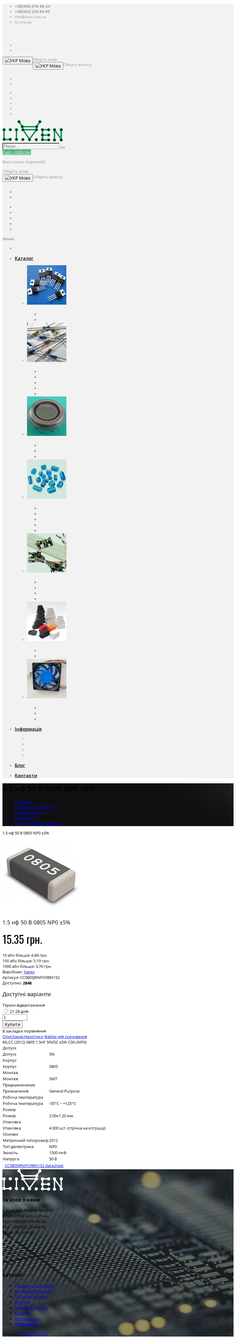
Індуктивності (52, 393)
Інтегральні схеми (56, 320)
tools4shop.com (33, 1334)
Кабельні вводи (54, 650)
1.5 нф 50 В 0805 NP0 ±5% (38, 823)
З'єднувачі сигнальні (59, 525)
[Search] (62, 147)
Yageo (29, 972)
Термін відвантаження (23, 1005)
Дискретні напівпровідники (65, 314)
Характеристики (27, 1036)
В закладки (12, 1031)
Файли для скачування (65, 1036)
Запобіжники (52, 388)
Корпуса (35, 645)
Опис (7, 1036)
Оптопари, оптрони (58, 445)
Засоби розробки (44, 576)
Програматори (53, 587)
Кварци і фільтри (55, 382)
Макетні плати (53, 593)
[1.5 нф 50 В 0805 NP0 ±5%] (40, 911)
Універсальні (51, 656)
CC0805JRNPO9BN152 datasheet (34, 1165)
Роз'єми (34, 502)
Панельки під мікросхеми (63, 514)
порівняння (35, 1031)
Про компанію (41, 738)
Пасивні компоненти (47, 366)
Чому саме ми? (41, 750)
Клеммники (50, 508)
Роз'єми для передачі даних (65, 519)
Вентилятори (39, 702)
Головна (23, 801)
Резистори (49, 377)
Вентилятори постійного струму (70, 713)
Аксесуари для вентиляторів (65, 719)
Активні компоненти (46, 308)
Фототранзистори (56, 456)
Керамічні (24, 818)
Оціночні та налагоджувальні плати (73, 582)
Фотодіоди (49, 451)
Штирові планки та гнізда (63, 530)
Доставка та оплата (45, 744)
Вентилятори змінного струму (68, 708)
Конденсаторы (53, 371)
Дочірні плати (52, 599)
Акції (31, 755)
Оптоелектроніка (43, 440)
